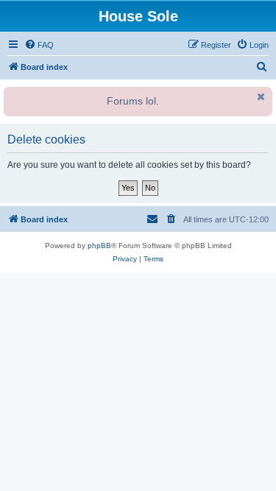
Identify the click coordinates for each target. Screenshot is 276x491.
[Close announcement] (260, 96)
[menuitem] (39, 45)
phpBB (99, 245)
